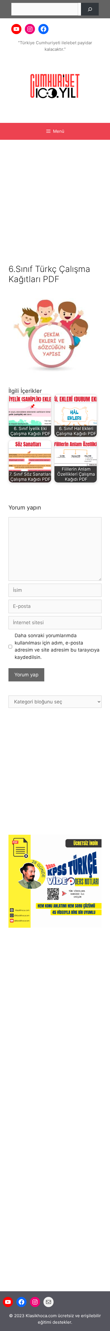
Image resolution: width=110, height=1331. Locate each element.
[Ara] (90, 9)
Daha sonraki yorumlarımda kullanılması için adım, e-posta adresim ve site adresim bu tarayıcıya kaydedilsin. (57, 646)
